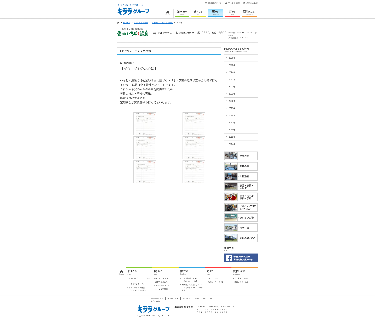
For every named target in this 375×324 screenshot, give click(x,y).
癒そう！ (215, 13)
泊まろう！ (182, 13)
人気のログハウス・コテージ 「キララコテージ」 (139, 281)
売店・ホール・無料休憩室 (241, 197)
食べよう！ (198, 13)
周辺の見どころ (241, 238)
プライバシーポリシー (203, 298)
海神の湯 (241, 166)
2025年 (232, 65)
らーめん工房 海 (161, 289)
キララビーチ (213, 278)
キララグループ (133, 9)
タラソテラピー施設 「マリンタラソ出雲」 (137, 289)
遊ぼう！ (232, 13)
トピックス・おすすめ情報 (162, 23)
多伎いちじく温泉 (141, 23)
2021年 (232, 94)
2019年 (232, 108)
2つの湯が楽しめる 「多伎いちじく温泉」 (190, 279)
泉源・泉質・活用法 (241, 186)
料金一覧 (241, 227)
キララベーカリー (162, 285)
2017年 (232, 122)
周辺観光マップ (213, 3)
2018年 (232, 115)
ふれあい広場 (241, 217)
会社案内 (186, 298)
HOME (168, 13)
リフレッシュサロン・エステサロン (241, 207)
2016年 (232, 130)
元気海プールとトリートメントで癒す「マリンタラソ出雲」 (192, 287)
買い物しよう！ (249, 13)
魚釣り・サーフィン (216, 282)
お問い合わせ (250, 3)
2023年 (232, 79)
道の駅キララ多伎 (241, 278)
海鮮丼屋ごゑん (161, 282)
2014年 (232, 144)
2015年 (232, 137)
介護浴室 (241, 176)
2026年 (232, 58)
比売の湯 (241, 156)
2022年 (232, 87)
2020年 (232, 101)
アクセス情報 (232, 3)
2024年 (232, 72)
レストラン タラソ (162, 278)
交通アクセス (162, 33)
